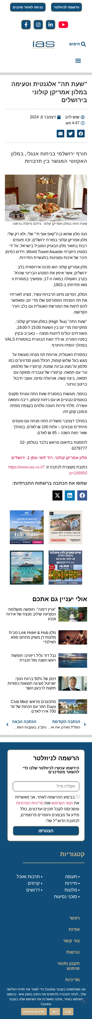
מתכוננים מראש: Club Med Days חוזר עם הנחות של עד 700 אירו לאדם (33, 706)
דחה (55, 1012)
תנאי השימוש (62, 803)
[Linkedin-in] (50, 25)
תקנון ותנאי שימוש (68, 966)
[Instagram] (38, 25)
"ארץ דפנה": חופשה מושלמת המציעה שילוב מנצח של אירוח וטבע (31, 614)
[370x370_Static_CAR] (27, 583)
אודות (74, 929)
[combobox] (74, 44)
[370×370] (65, 542)
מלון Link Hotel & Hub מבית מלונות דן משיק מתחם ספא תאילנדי (32, 637)
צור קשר (71, 940)
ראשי (74, 918)
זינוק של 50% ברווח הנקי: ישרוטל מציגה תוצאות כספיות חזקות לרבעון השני (32, 683)
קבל (68, 1012)
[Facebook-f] (26, 25)
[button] (78, 60)
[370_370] (27, 542)
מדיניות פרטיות (72, 982)
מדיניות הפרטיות (29, 803)
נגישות (73, 952)
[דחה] (84, 1001)
